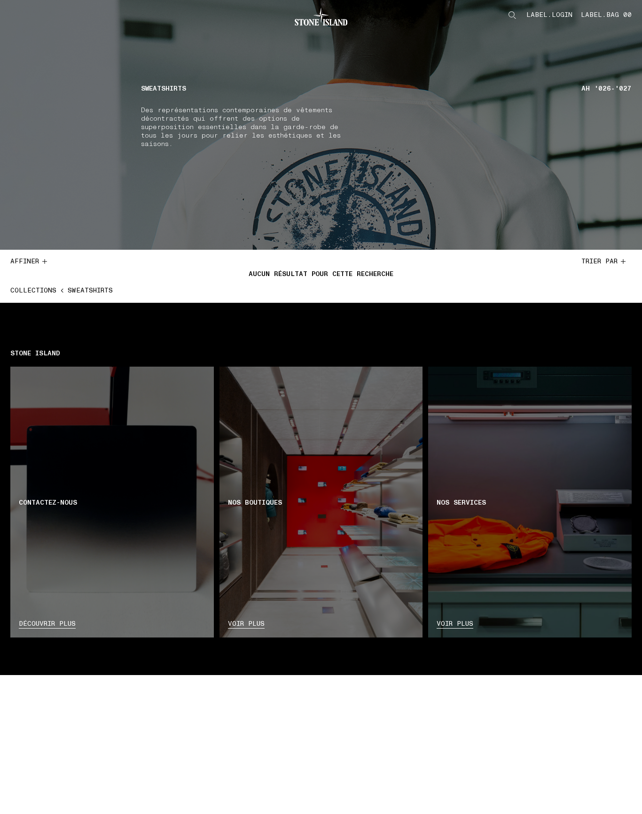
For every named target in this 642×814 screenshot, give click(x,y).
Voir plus (246, 623)
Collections (33, 290)
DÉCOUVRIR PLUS (47, 623)
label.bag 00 (606, 15)
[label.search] (512, 15)
